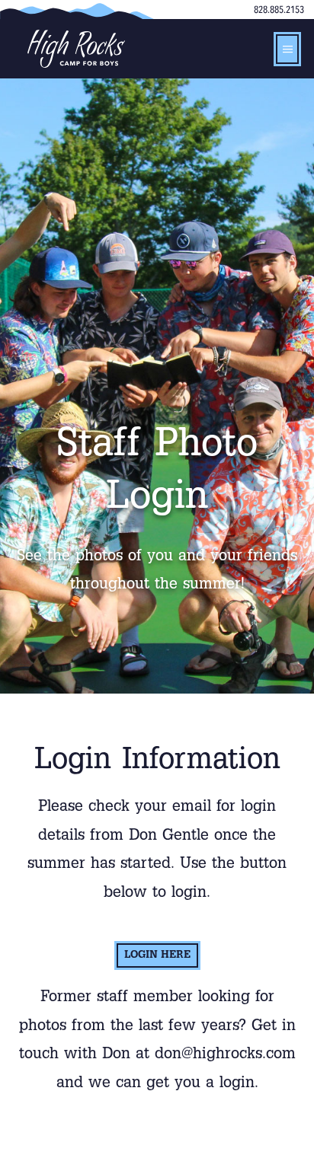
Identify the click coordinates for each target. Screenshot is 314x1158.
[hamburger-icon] (287, 49)
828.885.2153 (279, 10)
